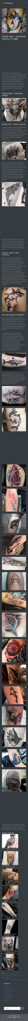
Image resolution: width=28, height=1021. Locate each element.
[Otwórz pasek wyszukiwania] (20, 3)
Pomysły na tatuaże (9, 989)
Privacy (19, 1017)
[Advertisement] (14, 56)
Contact (9, 1017)
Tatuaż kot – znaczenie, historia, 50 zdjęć (14, 979)
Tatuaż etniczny (8, 991)
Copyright (14, 1017)
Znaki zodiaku (7, 998)
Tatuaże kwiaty (8, 994)
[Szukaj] (22, 1008)
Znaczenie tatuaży (8, 973)
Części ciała (7, 987)
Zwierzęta (16, 973)
